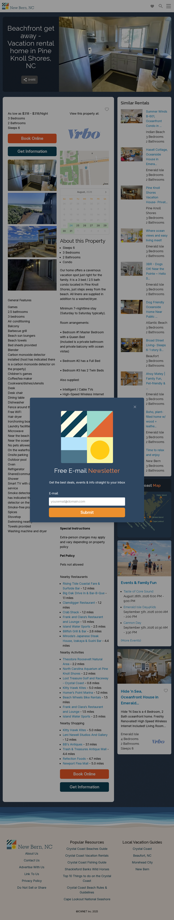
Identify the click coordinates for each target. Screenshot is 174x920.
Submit (87, 512)
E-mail (53, 493)
